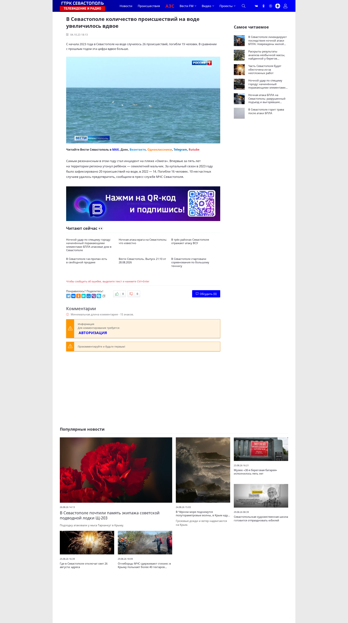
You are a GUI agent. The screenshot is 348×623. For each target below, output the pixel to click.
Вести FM (186, 6)
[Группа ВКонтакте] (256, 6)
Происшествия (149, 6)
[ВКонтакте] (73, 296)
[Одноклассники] (263, 6)
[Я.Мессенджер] (83, 296)
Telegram (180, 150)
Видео (206, 6)
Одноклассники (159, 150)
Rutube (194, 150)
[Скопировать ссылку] (104, 296)
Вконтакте (138, 150)
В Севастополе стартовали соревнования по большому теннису (190, 262)
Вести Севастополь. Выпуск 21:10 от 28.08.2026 (142, 260)
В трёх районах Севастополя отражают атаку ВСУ (190, 241)
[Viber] (94, 296)
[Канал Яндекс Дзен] (277, 6)
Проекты (226, 6)
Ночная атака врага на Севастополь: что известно (143, 241)
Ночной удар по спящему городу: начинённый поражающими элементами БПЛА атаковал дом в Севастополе (88, 245)
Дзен (124, 150)
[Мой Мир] (88, 296)
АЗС (169, 6)
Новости (126, 6)
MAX (115, 150)
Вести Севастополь (94, 150)
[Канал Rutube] (270, 6)
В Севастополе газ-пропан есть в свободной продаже (86, 260)
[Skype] (99, 296)
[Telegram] (68, 296)
